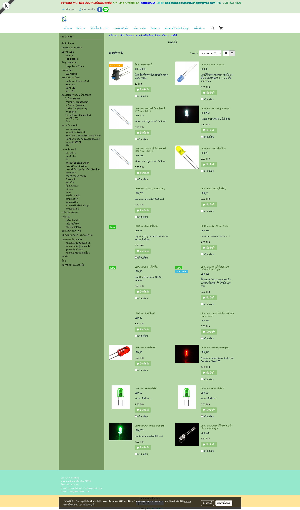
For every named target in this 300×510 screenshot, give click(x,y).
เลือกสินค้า (144, 89)
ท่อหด (68, 192)
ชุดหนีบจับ (71, 156)
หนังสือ (65, 256)
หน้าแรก (67, 28)
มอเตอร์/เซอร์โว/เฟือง (76, 166)
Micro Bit (70, 91)
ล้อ (67, 159)
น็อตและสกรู (72, 186)
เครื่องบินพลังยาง (70, 212)
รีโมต (68, 145)
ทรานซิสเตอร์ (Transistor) (78, 115)
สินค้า (80, 28)
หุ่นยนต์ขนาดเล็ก (70, 125)
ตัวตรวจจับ (71, 179)
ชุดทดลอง (70, 84)
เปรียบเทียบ (142, 96)
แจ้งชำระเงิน (139, 28)
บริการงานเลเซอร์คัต (72, 47)
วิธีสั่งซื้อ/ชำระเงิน (99, 28)
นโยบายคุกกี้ (88, 504)
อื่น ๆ (68, 121)
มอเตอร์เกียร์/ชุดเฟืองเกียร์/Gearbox (83, 169)
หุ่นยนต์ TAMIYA (73, 142)
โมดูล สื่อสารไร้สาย (75, 66)
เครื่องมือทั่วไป (72, 220)
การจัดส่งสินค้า (120, 28)
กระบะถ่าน (71, 172)
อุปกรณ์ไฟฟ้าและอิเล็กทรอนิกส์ (76, 95)
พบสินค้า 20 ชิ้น (116, 53)
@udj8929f (147, 3)
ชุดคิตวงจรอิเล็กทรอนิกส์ (77, 81)
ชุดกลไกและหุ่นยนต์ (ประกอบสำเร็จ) (83, 135)
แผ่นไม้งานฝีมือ (73, 195)
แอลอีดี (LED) (72, 118)
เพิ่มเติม (198, 28)
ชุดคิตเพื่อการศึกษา (71, 77)
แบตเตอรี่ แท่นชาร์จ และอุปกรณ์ (77, 235)
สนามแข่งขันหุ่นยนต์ (72, 239)
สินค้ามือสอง (68, 43)
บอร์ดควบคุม (68, 52)
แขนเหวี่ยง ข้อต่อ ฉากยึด (77, 163)
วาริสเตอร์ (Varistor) (75, 105)
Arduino (69, 55)
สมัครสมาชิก (88, 9)
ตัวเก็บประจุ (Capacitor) (77, 102)
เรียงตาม (194, 53)
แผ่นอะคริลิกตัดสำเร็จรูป (177, 28)
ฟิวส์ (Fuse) (71, 112)
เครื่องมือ (66, 216)
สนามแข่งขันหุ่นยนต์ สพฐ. (78, 243)
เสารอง (69, 189)
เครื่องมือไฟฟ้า (73, 223)
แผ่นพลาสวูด (72, 199)
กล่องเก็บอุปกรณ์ (73, 227)
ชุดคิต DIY (70, 88)
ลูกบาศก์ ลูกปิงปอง (74, 249)
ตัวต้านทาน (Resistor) (76, 108)
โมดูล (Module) (69, 62)
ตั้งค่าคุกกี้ (207, 503)
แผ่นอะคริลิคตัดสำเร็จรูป (77, 205)
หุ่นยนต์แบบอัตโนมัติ (75, 132)
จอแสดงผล (67, 70)
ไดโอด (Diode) (73, 98)
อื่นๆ (64, 260)
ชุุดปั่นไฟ (70, 182)
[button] (212, 28)
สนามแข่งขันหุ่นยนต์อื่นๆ (78, 252)
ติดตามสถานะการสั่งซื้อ (73, 265)
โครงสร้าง (71, 153)
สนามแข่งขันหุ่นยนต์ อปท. (78, 246)
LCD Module (71, 74)
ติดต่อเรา (155, 28)
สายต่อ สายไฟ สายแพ (76, 176)
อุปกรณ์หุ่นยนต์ (69, 149)
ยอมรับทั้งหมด (223, 503)
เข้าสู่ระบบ (70, 9)
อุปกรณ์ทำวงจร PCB (71, 230)
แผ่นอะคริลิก (72, 202)
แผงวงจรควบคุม (73, 129)
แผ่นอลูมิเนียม (72, 208)
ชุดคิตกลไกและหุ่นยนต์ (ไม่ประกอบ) (83, 139)
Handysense (72, 59)
